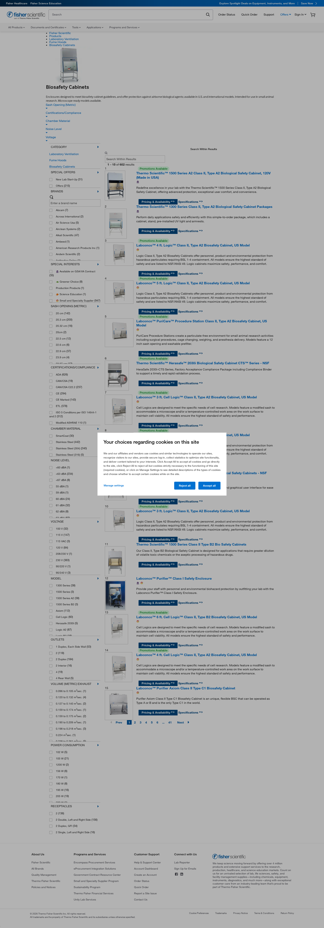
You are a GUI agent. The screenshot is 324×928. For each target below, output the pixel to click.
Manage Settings (114, 485)
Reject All (185, 485)
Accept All (209, 485)
